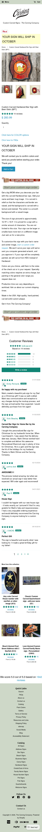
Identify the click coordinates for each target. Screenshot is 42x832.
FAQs (21, 694)
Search (21, 691)
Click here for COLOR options (15, 134)
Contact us (21, 701)
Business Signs (21, 758)
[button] (8, 113)
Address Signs (21, 749)
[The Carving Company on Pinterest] (24, 797)
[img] (7, 380)
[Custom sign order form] (21, 187)
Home (3, 47)
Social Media (21, 729)
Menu (6, 2)
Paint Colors (21, 707)
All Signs (21, 746)
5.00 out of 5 (27, 345)
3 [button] (21, 554)
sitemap (21, 726)
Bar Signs (21, 752)
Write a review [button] (21, 370)
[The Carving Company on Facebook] (18, 797)
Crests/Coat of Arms (21, 768)
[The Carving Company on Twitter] (13, 797)
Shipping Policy (21, 723)
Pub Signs (21, 781)
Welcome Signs (21, 787)
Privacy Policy (21, 717)
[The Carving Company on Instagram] (29, 797)
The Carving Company (24, 815)
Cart (38, 2)
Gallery (21, 710)
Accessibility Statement (21, 736)
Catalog (21, 704)
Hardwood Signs (21, 765)
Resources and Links (21, 720)
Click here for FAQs (10, 140)
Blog (21, 733)
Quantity (5, 122)
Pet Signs (21, 777)
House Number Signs (21, 774)
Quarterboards (21, 784)
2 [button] (17, 554)
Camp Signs (21, 762)
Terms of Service (21, 714)
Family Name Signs (21, 771)
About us (21, 698)
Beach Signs (21, 755)
